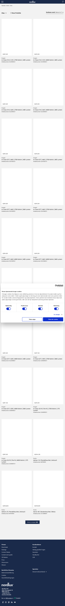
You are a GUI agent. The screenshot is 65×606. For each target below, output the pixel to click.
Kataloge (4, 549)
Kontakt (34, 547)
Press (3, 560)
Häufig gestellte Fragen (38, 549)
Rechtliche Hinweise (8, 570)
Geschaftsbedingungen (8, 578)
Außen (7, 5)
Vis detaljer (57, 314)
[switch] (24, 309)
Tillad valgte (32, 319)
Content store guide (7, 555)
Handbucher (35, 555)
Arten (11, 5)
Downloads (5, 547)
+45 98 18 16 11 (6, 593)
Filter (3, 13)
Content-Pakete (6, 552)
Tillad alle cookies (53, 319)
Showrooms (5, 562)
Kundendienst (36, 544)
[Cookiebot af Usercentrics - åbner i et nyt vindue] (56, 286)
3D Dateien (5, 557)
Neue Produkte (16, 13)
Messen (4, 565)
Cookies (4, 575)
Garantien (35, 552)
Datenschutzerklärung (8, 572)
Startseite (3, 5)
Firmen (4, 544)
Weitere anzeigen (32, 522)
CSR (33, 557)
